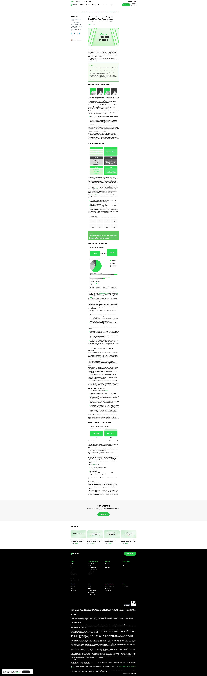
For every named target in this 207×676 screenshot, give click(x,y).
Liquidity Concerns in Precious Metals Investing (76, 27)
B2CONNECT (91, 563)
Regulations (108, 590)
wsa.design (134, 673)
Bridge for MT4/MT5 (92, 569)
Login (134, 4)
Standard (125, 563)
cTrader (107, 565)
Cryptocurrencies (75, 576)
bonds (91, 297)
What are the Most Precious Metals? (76, 20)
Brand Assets (126, 586)
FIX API (89, 565)
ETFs (117, 293)
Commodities (74, 574)
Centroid (90, 574)
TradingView (108, 563)
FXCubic (90, 576)
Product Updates (92, 590)
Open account (126, 4)
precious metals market (94, 194)
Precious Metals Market (75, 22)
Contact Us (73, 590)
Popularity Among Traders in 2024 (76, 30)
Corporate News (91, 592)
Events (89, 586)
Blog (76, 12)
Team (72, 588)
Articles (79, 12)
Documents (107, 588)
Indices (72, 567)
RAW (124, 565)
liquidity (96, 188)
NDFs (72, 572)
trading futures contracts (104, 293)
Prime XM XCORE (92, 567)
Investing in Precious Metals (76, 24)
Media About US (91, 594)
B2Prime (93, 464)
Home (72, 12)
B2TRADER (107, 567)
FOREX (72, 563)
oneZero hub (91, 572)
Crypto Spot (73, 578)
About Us (73, 586)
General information (109, 586)
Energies (73, 569)
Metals (72, 565)
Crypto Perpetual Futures (76, 580)
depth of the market (101, 357)
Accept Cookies (26, 671)
